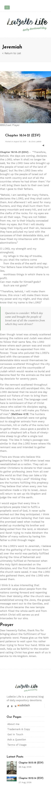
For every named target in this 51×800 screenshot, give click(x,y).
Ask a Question (16, 739)
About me (13, 724)
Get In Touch (15, 734)
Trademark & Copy (18, 729)
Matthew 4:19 (20, 414)
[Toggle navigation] (7, 7)
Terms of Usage (16, 744)
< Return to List (11, 53)
